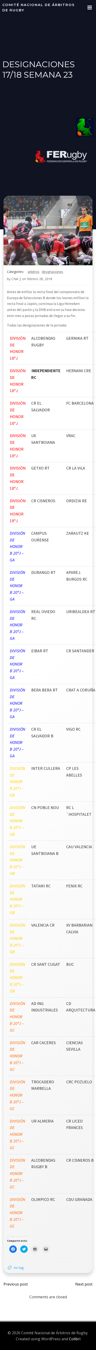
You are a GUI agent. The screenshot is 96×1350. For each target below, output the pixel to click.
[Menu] (90, 8)
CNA (14, 279)
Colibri (74, 1338)
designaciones (52, 271)
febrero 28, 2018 (39, 279)
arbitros (33, 271)
